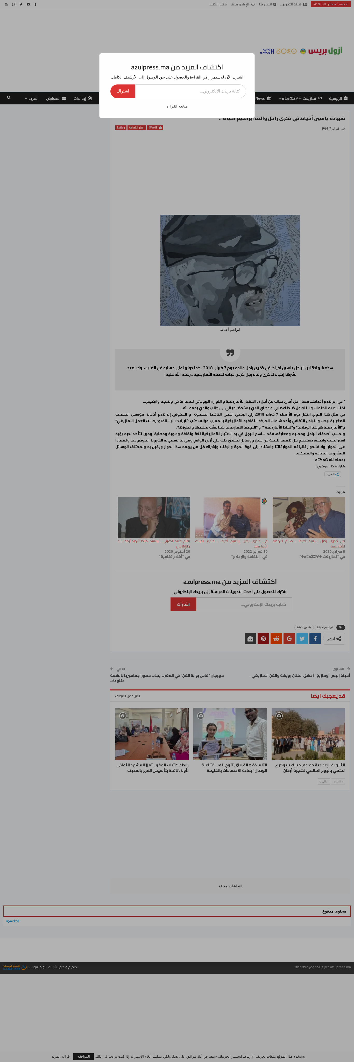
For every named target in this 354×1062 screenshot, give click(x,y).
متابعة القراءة (177, 106)
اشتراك (123, 91)
